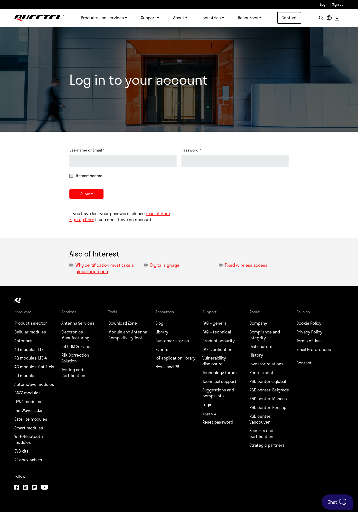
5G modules (25, 376)
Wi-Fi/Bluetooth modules (28, 439)
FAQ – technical (216, 332)
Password (191, 150)
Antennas (23, 341)
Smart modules (28, 428)
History (256, 355)
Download (337, 18)
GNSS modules (27, 393)
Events (161, 349)
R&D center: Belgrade (269, 390)
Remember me (89, 175)
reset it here (158, 213)
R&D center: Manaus (268, 399)
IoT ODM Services (77, 347)
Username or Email (86, 150)
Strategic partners (267, 445)
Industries (211, 17)
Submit (86, 194)
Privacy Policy (309, 332)
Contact (289, 17)
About (178, 17)
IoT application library (175, 358)
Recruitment (261, 373)
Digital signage (164, 265)
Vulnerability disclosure (214, 361)
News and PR (167, 367)
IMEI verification (217, 349)
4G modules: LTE (28, 349)
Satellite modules (30, 419)
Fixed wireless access (246, 265)
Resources (248, 17)
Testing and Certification (73, 373)
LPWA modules (27, 402)
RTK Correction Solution (75, 358)
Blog (159, 323)
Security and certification (261, 433)
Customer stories (172, 341)
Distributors (260, 347)
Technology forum (219, 373)
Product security (218, 341)
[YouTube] (44, 488)
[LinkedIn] (25, 488)
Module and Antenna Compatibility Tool (127, 335)
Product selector (30, 323)
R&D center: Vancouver (260, 419)
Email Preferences (313, 349)
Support (148, 17)
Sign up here (81, 219)
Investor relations (266, 364)
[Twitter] (34, 488)
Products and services (102, 17)
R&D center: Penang (267, 407)
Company (258, 323)
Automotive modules (34, 384)
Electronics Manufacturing (75, 335)
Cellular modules (30, 332)
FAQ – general (214, 323)
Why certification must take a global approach (104, 268)
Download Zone (122, 323)
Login (324, 4)
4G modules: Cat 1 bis (34, 367)
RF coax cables (28, 460)
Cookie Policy (308, 323)
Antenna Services (77, 323)
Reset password (217, 422)
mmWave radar (28, 410)
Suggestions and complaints (218, 393)
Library (161, 332)
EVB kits (21, 451)
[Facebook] (16, 488)
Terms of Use (308, 341)
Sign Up (338, 4)
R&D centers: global (267, 381)
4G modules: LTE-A (30, 358)
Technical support (219, 381)
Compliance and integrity (264, 335)
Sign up (209, 413)
